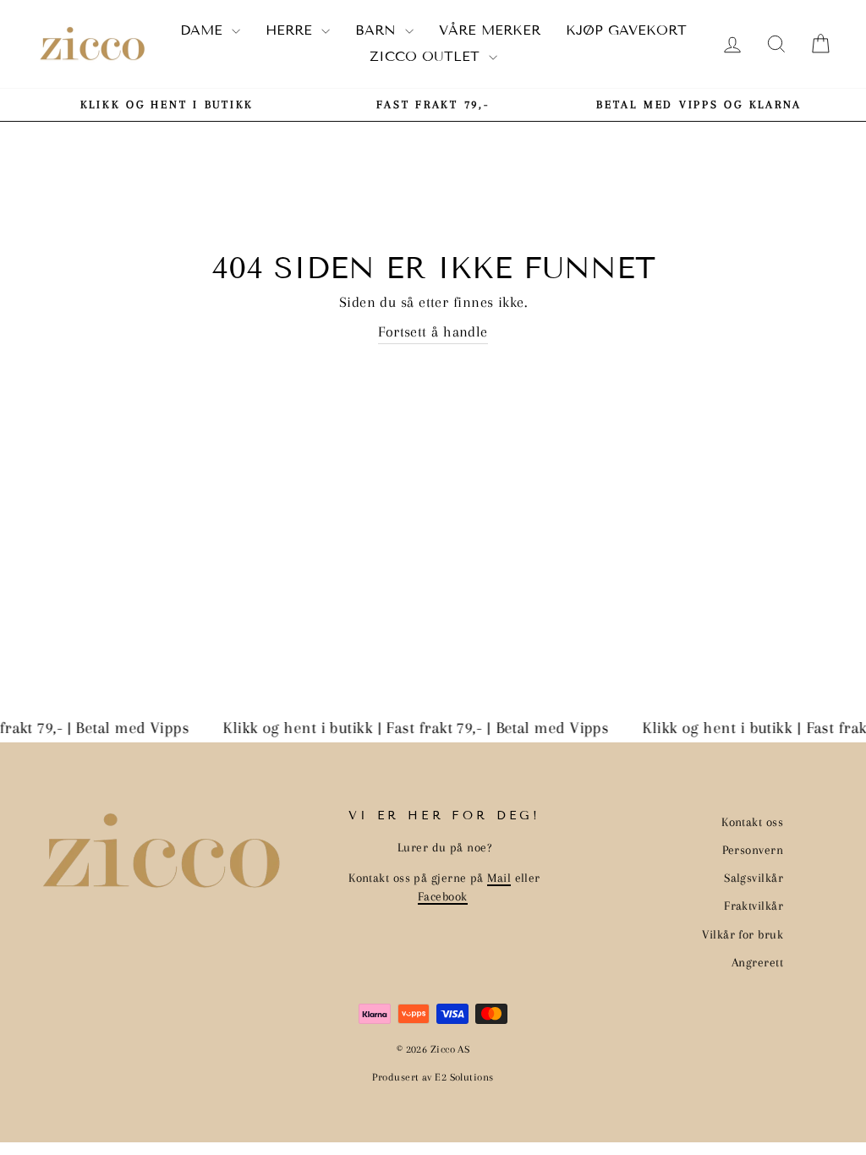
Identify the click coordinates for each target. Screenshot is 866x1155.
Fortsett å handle (433, 331)
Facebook (443, 896)
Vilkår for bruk (742, 934)
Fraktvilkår (753, 905)
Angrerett (757, 962)
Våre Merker (489, 30)
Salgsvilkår (753, 877)
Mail (499, 877)
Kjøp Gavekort (626, 30)
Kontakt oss (752, 822)
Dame (203, 30)
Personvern (753, 850)
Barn (378, 30)
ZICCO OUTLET (427, 56)
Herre (291, 30)
